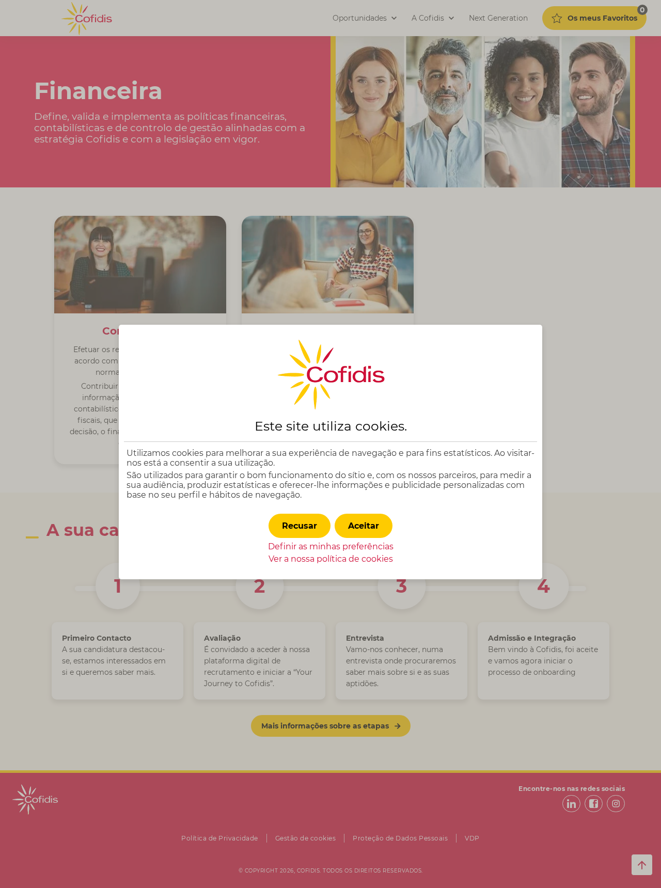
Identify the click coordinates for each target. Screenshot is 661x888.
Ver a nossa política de (331, 559)
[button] (363, 526)
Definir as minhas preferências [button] (331, 546)
